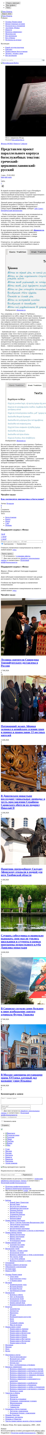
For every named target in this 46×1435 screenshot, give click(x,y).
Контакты (9, 1155)
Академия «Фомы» (12, 28)
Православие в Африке (18, 1331)
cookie (25, 1190)
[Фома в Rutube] (8, 1143)
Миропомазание (16, 1403)
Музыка (13, 1315)
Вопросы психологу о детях (20, 1261)
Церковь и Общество (13, 1419)
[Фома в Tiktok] (8, 1139)
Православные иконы (13, 1232)
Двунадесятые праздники (19, 1224)
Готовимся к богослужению (16, 1409)
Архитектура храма (17, 1245)
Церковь (8, 525)
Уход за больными (17, 1297)
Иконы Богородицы (17, 1234)
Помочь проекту (7, 554)
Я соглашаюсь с (17, 556)
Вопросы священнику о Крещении (23, 1385)
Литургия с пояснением (19, 1411)
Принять (40, 1433)
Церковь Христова (12, 1415)
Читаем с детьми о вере (14, 53)
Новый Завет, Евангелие (19, 1202)
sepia (10, 177)
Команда (8, 1157)
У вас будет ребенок (17, 1259)
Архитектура (15, 1309)
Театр (12, 1321)
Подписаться (27, 1175)
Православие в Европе (18, 1337)
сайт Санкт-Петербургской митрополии (22, 209)
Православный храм (13, 1243)
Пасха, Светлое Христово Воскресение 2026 (27, 1222)
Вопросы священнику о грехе (21, 1377)
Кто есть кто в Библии (18, 1206)
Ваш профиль (11, 5)
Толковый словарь (17, 1323)
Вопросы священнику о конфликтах (23, 1383)
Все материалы (11, 36)
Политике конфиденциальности (23, 1433)
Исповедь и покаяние (18, 1399)
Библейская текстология (19, 1208)
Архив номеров (11, 1163)
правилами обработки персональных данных (22, 1180)
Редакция (10, 503)
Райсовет (8, 49)
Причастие (14, 1397)
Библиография (15, 1218)
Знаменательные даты (18, 1285)
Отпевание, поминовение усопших (23, 1401)
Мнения (8, 1347)
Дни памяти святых (17, 1226)
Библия (8, 1200)
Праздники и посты (12, 1355)
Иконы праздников (17, 1236)
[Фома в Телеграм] (9, 1137)
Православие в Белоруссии (20, 1333)
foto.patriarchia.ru (18, 140)
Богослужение (10, 517)
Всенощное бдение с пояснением (22, 1413)
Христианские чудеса (18, 1278)
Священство (14, 1407)
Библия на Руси (16, 1216)
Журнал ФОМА (7, 144)
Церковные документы (14, 1417)
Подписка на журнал (13, 40)
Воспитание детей (12, 1249)
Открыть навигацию (13, 3)
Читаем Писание (16, 1212)
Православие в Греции (18, 1335)
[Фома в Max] (7, 1145)
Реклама (8, 1153)
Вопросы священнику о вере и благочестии (26, 1369)
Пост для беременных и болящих (22, 1365)
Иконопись (14, 1313)
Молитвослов (10, 34)
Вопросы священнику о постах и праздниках (27, 1230)
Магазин (8, 1151)
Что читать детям (16, 1257)
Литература (14, 1311)
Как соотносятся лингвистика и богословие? (22, 499)
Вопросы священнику (13, 32)
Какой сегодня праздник (14, 47)
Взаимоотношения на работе (21, 1305)
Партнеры (9, 1161)
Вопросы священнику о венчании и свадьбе (26, 1371)
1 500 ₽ (3, 537)
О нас (7, 1149)
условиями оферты (23, 556)
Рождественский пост (18, 1357)
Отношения (9, 1263)
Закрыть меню (7, 14)
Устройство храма (16, 1247)
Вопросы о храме (16, 1391)
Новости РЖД (10, 1271)
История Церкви (16, 1287)
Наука (7, 521)
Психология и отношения (15, 26)
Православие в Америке (19, 1329)
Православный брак (17, 1303)
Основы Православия (13, 22)
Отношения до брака (18, 1301)
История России (16, 1289)
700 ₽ (3, 534)
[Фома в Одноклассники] (12, 1135)
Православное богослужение (16, 51)
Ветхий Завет (15, 1204)
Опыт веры (14, 1276)
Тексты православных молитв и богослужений (23, 1421)
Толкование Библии (17, 1214)
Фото (7, 1349)
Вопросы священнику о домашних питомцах (27, 1375)
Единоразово (9, 544)
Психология (10, 1293)
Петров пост (14, 1363)
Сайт (7, 523)
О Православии (16, 1281)
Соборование (15, 1405)
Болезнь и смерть (16, 1295)
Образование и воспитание (15, 1267)
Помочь (9, 12)
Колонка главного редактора (16, 1265)
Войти (16, 63)
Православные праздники (15, 1220)
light (2, 177)
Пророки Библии (16, 1210)
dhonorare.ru (39, 230)
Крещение (14, 1395)
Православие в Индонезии (20, 1341)
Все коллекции (11, 55)
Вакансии (9, 1159)
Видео (7, 1351)
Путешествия (10, 1269)
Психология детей (17, 1253)
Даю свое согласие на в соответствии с (20, 560)
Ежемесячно (21, 544)
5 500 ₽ (3, 539)
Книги (7, 519)
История (8, 1283)
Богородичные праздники (20, 1228)
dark (6, 177)
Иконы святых (15, 1238)
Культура (8, 1307)
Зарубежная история (17, 1291)
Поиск (8, 7)
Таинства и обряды (12, 1393)
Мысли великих (16, 1325)
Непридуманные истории (15, 24)
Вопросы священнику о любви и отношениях (27, 1387)
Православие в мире (13, 1327)
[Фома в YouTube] (9, 1141)
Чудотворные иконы (17, 1241)
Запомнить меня (10, 1121)
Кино (12, 1319)
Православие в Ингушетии (20, 1339)
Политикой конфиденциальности (15, 561)
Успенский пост (16, 1361)
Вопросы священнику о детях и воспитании (27, 1255)
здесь (14, 550)
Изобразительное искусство (20, 1317)
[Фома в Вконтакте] (10, 1133)
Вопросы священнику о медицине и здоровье (27, 1389)
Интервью (9, 1345)
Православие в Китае (18, 1343)
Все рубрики (10, 38)
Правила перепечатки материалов (18, 1188)
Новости (8, 30)
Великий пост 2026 (17, 1359)
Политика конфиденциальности (17, 1186)
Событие (23, 144)
